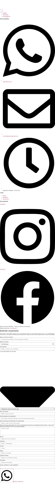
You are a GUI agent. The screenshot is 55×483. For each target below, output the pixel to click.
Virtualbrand (13, 328)
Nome (1, 436)
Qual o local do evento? (6, 337)
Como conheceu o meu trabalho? (9, 465)
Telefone (2, 441)
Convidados (3, 346)
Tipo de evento (4, 411)
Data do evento (4, 341)
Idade (1, 450)
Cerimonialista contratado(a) (8, 416)
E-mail (1, 446)
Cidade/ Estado (4, 455)
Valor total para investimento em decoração (12, 421)
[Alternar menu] (1, 10)
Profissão (2, 460)
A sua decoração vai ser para (8, 351)
